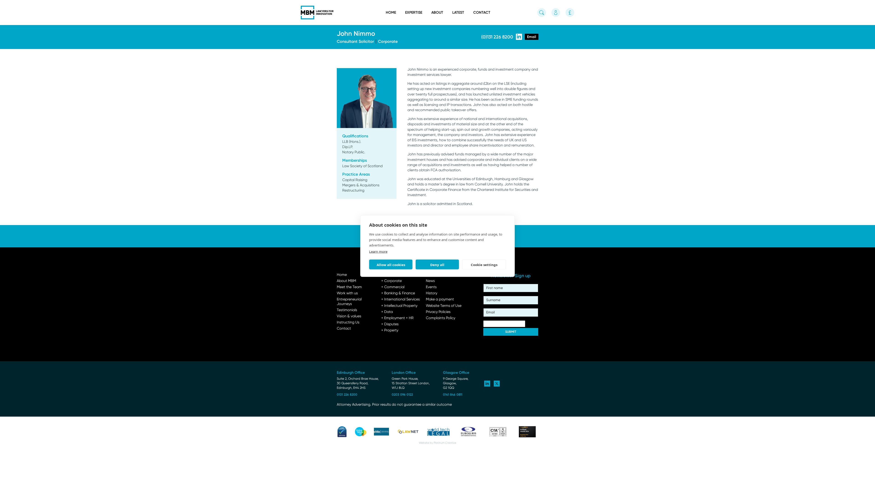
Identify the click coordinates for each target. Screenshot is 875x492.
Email (531, 37)
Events (431, 287)
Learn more (378, 251)
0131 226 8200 (347, 394)
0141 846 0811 (452, 394)
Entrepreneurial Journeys (349, 302)
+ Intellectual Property (399, 306)
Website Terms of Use (443, 306)
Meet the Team (349, 287)
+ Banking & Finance (398, 293)
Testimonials (347, 310)
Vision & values (349, 316)
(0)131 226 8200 (497, 37)
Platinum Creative (445, 443)
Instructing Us (348, 322)
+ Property (389, 330)
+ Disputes (390, 324)
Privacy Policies (438, 312)
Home (391, 12)
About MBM (346, 281)
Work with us (347, 293)
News (430, 281)
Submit (510, 331)
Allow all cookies (391, 264)
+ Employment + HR (397, 318)
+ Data (387, 312)
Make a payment (440, 299)
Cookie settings (484, 264)
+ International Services (400, 299)
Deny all (437, 264)
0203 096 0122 (402, 394)
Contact (481, 12)
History (431, 293)
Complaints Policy (440, 318)
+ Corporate (391, 281)
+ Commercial (392, 287)
